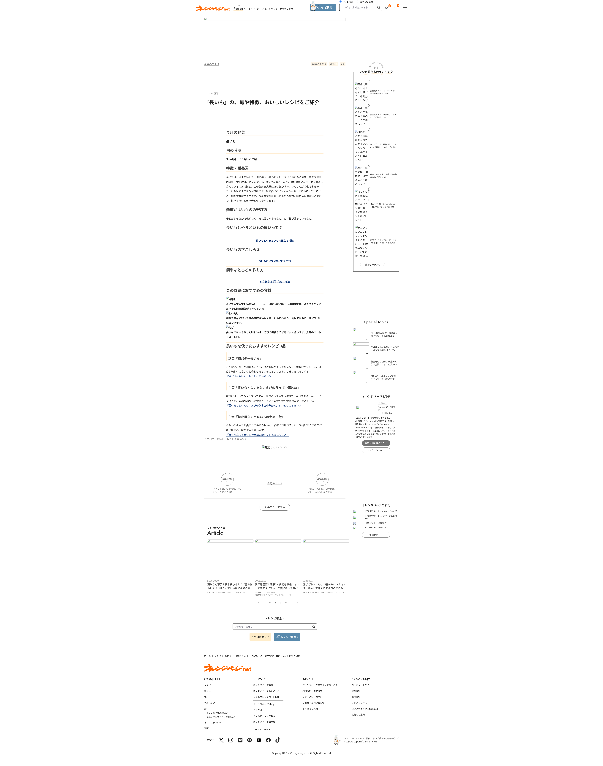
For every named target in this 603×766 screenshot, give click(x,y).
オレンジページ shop (263, 704)
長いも (334, 64)
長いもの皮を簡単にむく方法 (274, 261)
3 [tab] (280, 602)
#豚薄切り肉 (240, 592)
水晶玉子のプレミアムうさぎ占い (221, 716)
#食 (290, 595)
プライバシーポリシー (313, 696)
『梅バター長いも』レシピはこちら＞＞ (248, 376)
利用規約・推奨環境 (312, 690)
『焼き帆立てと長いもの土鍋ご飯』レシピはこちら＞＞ (257, 434)
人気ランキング (270, 8)
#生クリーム (341, 592)
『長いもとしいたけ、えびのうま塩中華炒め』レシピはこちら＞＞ (263, 405)
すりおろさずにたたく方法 (275, 281)
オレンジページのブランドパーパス (320, 685)
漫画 (206, 728)
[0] (386, 7)
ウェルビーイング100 (264, 716)
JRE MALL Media (261, 729)
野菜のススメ (319, 64)
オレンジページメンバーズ (266, 690)
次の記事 (322, 479)
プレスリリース (359, 702)
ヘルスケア (209, 702)
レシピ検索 (347, 1)
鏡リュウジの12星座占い (217, 712)
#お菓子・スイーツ (311, 592)
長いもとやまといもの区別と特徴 (275, 240)
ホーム (207, 655)
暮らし (207, 690)
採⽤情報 (356, 696)
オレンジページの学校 (264, 721)
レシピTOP (254, 8)
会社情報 (356, 690)
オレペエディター (213, 722)
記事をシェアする (275, 507)
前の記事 (227, 479)
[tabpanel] (230, 568)
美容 (206, 696)
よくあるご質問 (310, 708)
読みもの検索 (366, 1)
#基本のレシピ (327, 592)
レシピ (217, 655)
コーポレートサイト (361, 685)
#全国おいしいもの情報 (265, 592)
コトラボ (257, 710)
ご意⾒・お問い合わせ (313, 702)
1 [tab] (270, 602)
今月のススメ (211, 64)
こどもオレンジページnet (266, 696)
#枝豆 (229, 592)
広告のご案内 (358, 714)
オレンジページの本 (263, 685)
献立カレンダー (287, 8)
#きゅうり (220, 592)
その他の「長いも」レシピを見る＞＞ (225, 439)
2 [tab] (275, 602)
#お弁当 (210, 592)
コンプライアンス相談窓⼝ (365, 708)
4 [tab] (286, 602)
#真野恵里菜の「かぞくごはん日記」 (270, 595)
